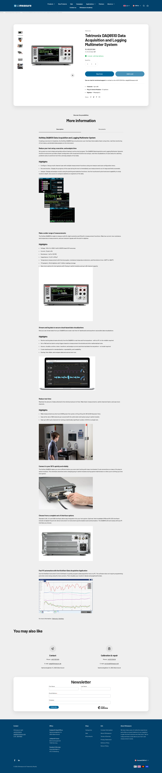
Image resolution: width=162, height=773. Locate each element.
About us (110, 4)
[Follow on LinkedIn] (19, 760)
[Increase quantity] (95, 64)
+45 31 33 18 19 (55, 659)
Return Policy (105, 746)
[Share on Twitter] (93, 97)
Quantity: (88, 60)
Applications (90, 4)
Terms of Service (106, 736)
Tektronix (88, 31)
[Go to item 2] (20, 39)
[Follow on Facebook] (15, 760)
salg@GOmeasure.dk (55, 663)
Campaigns (79, 4)
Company (51, 700)
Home (1, 12)
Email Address (53, 693)
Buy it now (99, 74)
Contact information (107, 730)
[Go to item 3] (20, 46)
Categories (88, 730)
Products (50, 4)
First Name (52, 686)
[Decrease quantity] (87, 64)
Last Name (84, 686)
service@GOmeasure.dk (111, 663)
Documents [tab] (102, 129)
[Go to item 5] (20, 60)
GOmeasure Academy (86, 7)
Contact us (73, 7)
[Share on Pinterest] (96, 97)
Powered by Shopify (31, 766)
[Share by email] (99, 97)
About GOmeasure (106, 733)
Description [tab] (59, 129)
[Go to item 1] (20, 33)
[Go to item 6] (20, 66)
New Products (62, 4)
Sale (71, 4)
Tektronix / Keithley (58, 618)
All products (89, 736)
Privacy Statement (106, 739)
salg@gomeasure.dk (20, 734)
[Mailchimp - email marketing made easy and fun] (102, 709)
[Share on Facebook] (90, 97)
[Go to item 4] (20, 53)
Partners (101, 4)
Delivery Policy (105, 743)
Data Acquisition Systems (12, 12)
